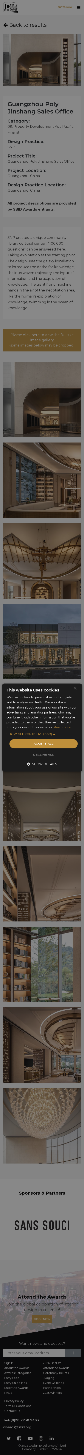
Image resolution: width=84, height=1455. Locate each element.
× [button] (74, 688)
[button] (42, 734)
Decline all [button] (43, 754)
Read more (62, 727)
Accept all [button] (43, 743)
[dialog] (42, 727)
